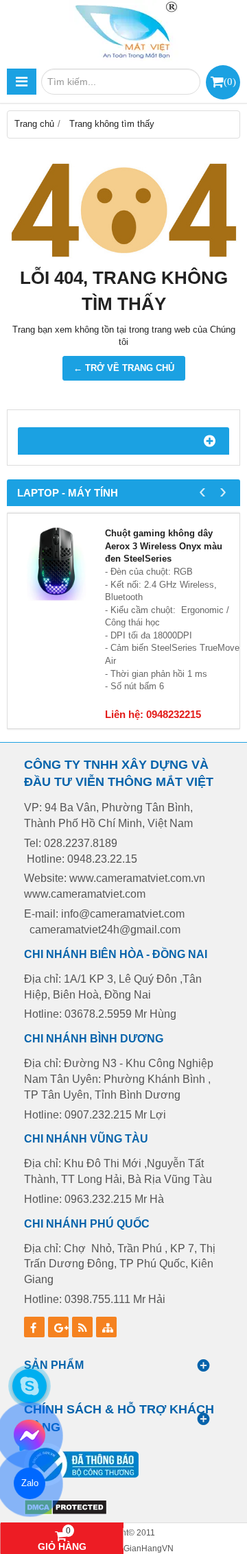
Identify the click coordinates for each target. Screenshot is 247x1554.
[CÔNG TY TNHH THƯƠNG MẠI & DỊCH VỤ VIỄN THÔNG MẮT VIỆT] (123, 31)
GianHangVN (149, 1548)
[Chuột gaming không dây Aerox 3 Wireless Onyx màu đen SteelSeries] (56, 562)
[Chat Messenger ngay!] (30, 1435)
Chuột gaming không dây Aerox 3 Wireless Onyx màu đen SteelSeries (163, 546)
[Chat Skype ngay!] (29, 1386)
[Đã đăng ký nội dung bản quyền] (65, 1512)
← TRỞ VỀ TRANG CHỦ (123, 368)
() (230, 81)
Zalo (29, 1483)
